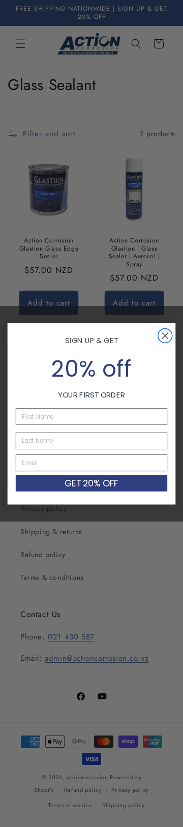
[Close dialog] (165, 335)
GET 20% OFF (92, 482)
